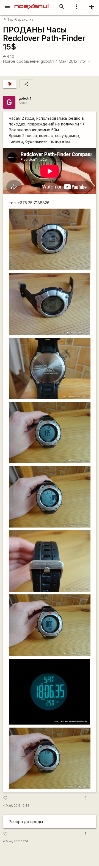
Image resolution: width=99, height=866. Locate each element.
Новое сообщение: (21, 61)
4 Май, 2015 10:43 (16, 805)
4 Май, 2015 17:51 (72, 61)
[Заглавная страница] (31, 4)
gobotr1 (47, 61)
